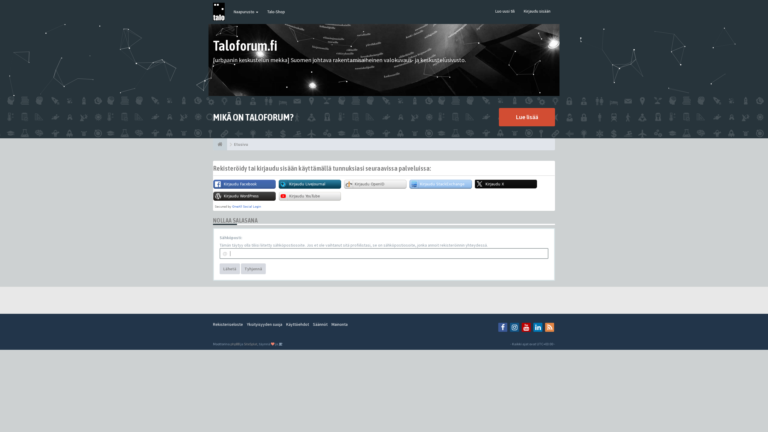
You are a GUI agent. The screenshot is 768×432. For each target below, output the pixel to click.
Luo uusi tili (505, 11)
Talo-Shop (276, 11)
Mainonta (340, 324)
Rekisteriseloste (228, 324)
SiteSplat (250, 344)
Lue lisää (527, 117)
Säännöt (320, 324)
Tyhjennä (253, 269)
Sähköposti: (231, 237)
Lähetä (229, 269)
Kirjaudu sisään (537, 11)
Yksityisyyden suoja (264, 324)
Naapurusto (244, 11)
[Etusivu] (220, 144)
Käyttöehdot (297, 324)
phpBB (235, 344)
